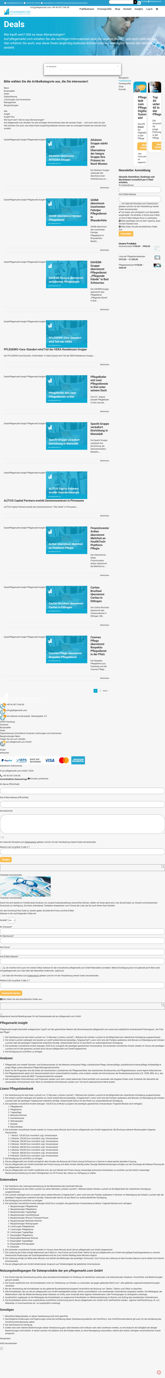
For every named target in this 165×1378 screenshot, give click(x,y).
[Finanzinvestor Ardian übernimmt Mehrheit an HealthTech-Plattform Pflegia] (66, 540)
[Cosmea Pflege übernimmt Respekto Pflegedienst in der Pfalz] (66, 649)
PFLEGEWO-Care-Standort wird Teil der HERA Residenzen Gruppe (45, 349)
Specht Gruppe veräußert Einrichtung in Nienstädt (99, 429)
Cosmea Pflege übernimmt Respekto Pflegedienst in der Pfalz (98, 646)
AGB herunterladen (8, 1343)
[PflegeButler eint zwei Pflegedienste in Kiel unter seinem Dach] (66, 389)
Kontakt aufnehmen (39, 778)
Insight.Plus (9, 117)
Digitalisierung (10, 96)
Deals (6, 94)
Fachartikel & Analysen (24, 733)
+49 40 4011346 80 (33, 3)
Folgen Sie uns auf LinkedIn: (13, 739)
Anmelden (144, 1)
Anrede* (4, 920)
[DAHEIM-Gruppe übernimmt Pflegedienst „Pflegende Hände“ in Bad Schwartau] (66, 274)
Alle (5, 111)
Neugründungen (11, 105)
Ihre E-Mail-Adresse (127, 194)
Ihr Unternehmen (126, 185)
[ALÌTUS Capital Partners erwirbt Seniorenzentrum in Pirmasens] (66, 485)
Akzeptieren (5, 1338)
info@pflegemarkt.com (15, 3)
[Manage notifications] (159, 1372)
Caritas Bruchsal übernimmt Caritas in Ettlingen (97, 594)
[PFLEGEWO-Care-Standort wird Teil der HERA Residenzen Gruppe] (66, 334)
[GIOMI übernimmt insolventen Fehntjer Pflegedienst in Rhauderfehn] (66, 212)
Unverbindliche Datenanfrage (13, 779)
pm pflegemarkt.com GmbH (18, 742)
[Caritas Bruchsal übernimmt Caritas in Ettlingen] (66, 599)
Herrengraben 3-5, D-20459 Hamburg (56, 3)
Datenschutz (152, 203)
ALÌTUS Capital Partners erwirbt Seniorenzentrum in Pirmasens (44, 500)
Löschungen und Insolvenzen (17, 99)
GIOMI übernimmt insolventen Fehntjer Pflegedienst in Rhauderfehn (98, 210)
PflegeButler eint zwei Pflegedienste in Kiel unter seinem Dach (99, 383)
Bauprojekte (9, 91)
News (6, 88)
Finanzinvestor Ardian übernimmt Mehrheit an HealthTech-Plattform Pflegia (99, 538)
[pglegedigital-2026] (139, 82)
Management (10, 102)
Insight (7, 114)
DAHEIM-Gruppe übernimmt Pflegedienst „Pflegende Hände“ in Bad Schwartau (99, 272)
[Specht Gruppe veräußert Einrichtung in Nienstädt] (66, 436)
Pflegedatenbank (155, 1)
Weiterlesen (104, 188)
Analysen (4, 724)
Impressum (5, 766)
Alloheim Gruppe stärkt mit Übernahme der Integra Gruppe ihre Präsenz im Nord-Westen (99, 151)
